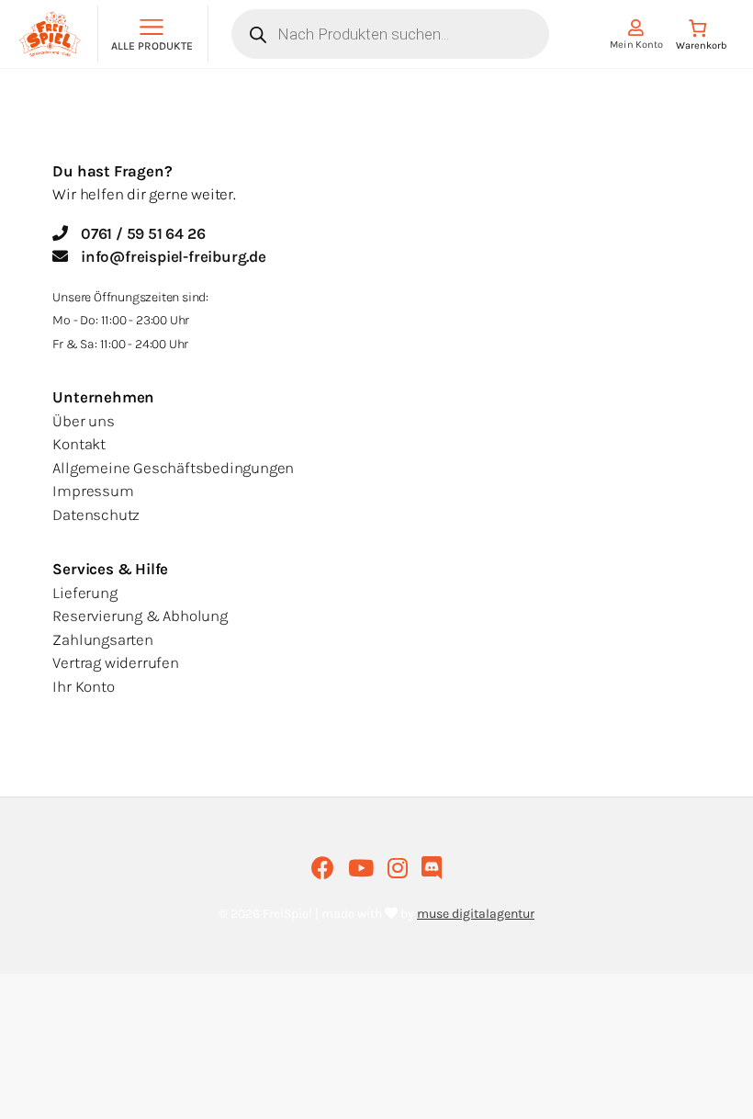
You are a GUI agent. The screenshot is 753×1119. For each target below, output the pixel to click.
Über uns (83, 421)
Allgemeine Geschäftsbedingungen (173, 467)
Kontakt (79, 444)
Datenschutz (96, 514)
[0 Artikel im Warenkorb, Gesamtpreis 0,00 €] (702, 38)
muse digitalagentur (475, 913)
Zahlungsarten (102, 639)
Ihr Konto (83, 686)
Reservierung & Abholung (139, 615)
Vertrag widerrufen (115, 662)
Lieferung (84, 592)
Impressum (92, 490)
